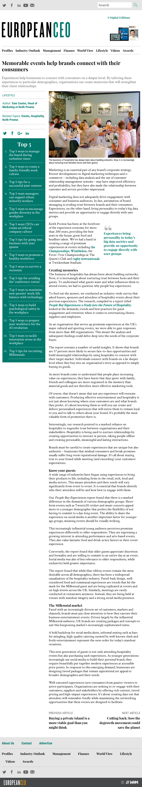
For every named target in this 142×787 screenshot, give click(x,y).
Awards (128, 50)
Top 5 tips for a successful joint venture (25, 183)
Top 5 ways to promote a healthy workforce (26, 256)
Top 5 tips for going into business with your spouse (25, 243)
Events (25, 116)
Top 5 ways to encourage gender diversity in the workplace (26, 212)
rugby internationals (86, 258)
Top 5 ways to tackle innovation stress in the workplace (25, 339)
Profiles (7, 50)
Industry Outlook (28, 50)
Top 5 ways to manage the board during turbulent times (24, 154)
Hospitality (37, 116)
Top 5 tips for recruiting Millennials (25, 352)
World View (85, 50)
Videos (115, 50)
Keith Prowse (10, 119)
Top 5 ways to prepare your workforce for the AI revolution (24, 324)
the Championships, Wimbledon (72, 249)
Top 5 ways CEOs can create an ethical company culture (24, 227)
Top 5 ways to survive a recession (25, 268)
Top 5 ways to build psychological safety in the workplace (24, 308)
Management (52, 50)
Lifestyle (102, 50)
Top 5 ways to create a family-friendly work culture (24, 170)
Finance (69, 50)
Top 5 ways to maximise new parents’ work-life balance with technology (26, 293)
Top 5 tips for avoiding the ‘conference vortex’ (24, 280)
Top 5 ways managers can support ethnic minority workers (24, 197)
